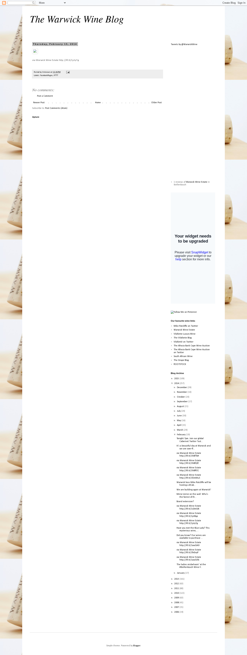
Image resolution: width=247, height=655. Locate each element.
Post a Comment (45, 96)
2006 (176, 612)
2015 (176, 378)
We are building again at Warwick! (194, 490)
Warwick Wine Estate (196, 182)
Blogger (136, 646)
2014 (176, 383)
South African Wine (183, 356)
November (182, 392)
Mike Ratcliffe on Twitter (186, 326)
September (182, 401)
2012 (176, 584)
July (179, 411)
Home (98, 102)
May (179, 420)
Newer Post (39, 102)
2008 (176, 602)
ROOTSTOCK (180, 364)
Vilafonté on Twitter (183, 342)
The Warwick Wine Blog (77, 18)
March (180, 430)
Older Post (156, 102)
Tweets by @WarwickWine (184, 44)
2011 (176, 588)
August (180, 406)
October (181, 397)
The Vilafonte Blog (183, 338)
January (181, 573)
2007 (176, 607)
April (179, 425)
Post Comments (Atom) (56, 108)
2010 (176, 593)
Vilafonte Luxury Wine (184, 334)
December (182, 387)
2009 (176, 598)
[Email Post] (67, 72)
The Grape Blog (181, 360)
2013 (176, 579)
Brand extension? (185, 501)
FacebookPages (46, 75)
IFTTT (56, 75)
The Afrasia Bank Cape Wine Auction (192, 346)
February (181, 435)
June (179, 416)
